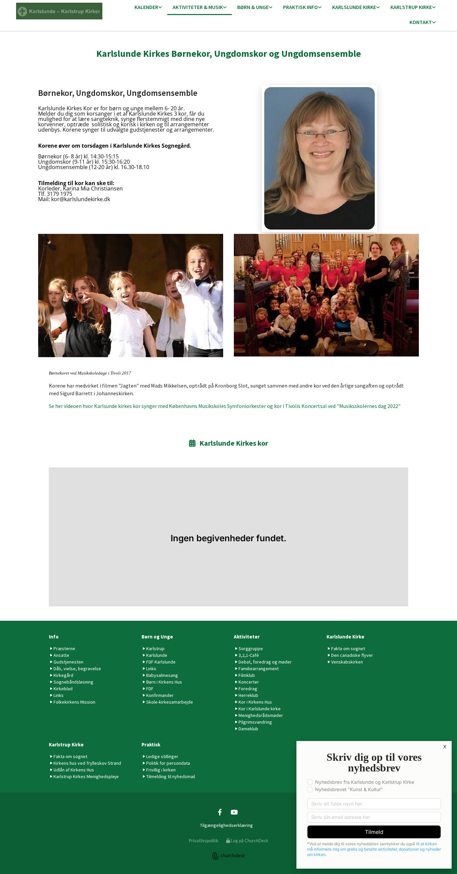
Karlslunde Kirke (354, 7)
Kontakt (420, 22)
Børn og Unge (157, 636)
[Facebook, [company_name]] (220, 812)
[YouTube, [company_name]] (234, 812)
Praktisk (151, 744)
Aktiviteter (247, 636)
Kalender (146, 7)
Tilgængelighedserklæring (226, 825)
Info (54, 636)
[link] (148, 7)
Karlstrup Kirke (411, 7)
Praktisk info (300, 7)
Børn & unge (253, 7)
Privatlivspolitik (203, 840)
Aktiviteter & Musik (198, 7)
